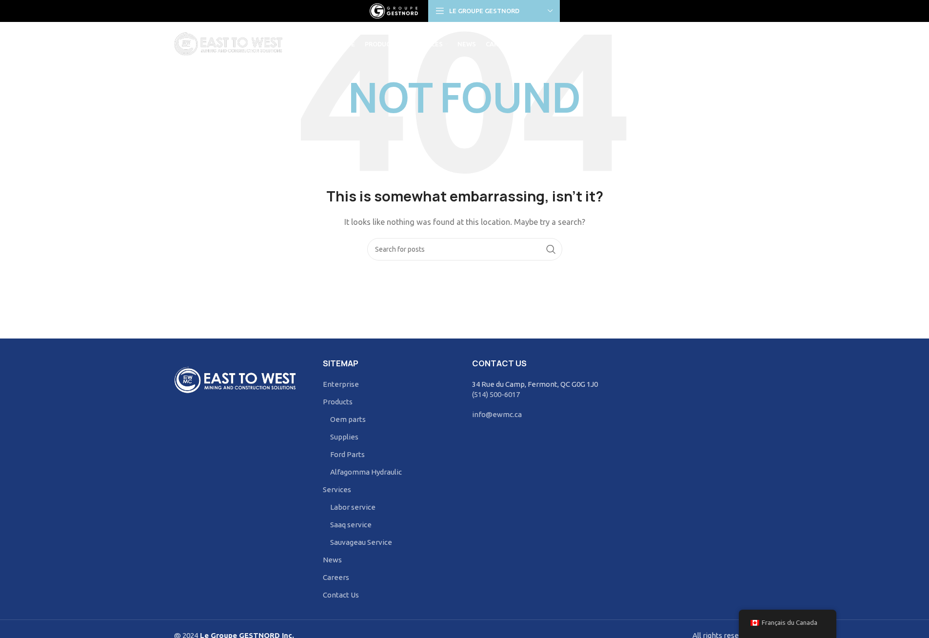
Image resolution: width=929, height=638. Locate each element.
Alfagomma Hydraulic (366, 472)
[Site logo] (394, 10)
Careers (336, 577)
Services (337, 489)
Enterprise (341, 384)
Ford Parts (347, 454)
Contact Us (341, 595)
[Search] (750, 44)
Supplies (344, 437)
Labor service (353, 507)
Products (338, 402)
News (332, 560)
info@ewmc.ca (497, 414)
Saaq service (351, 524)
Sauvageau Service (361, 542)
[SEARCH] (551, 249)
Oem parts (348, 419)
